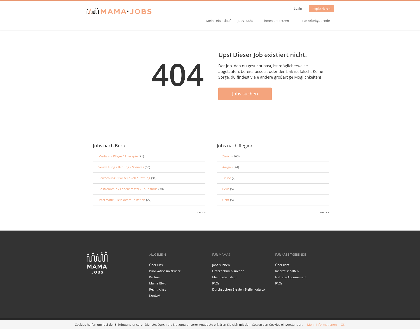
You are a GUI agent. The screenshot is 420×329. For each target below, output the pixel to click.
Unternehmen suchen (228, 271)
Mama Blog (157, 283)
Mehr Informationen (322, 324)
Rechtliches (157, 289)
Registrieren (321, 9)
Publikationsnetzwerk (164, 271)
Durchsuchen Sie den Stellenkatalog (238, 289)
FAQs (216, 283)
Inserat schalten (287, 271)
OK (343, 324)
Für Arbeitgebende (316, 21)
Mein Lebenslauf (218, 21)
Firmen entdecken (275, 21)
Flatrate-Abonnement (290, 277)
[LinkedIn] (97, 283)
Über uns (156, 265)
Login (298, 8)
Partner (154, 277)
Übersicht (282, 265)
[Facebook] (89, 283)
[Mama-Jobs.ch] (119, 11)
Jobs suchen (247, 21)
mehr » (200, 212)
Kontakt (154, 295)
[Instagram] (104, 283)
